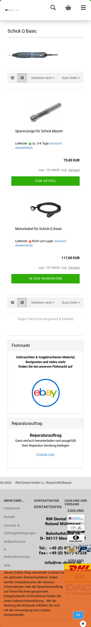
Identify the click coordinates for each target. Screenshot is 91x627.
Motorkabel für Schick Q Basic (38, 229)
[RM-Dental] (10, 10)
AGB (7, 565)
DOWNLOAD (45, 455)
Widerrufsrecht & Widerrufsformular (15, 549)
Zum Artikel (45, 181)
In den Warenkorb (45, 278)
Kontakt (9, 517)
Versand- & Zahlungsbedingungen (15, 529)
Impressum (12, 508)
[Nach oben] (77, 619)
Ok (78, 615)
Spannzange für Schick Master (39, 131)
